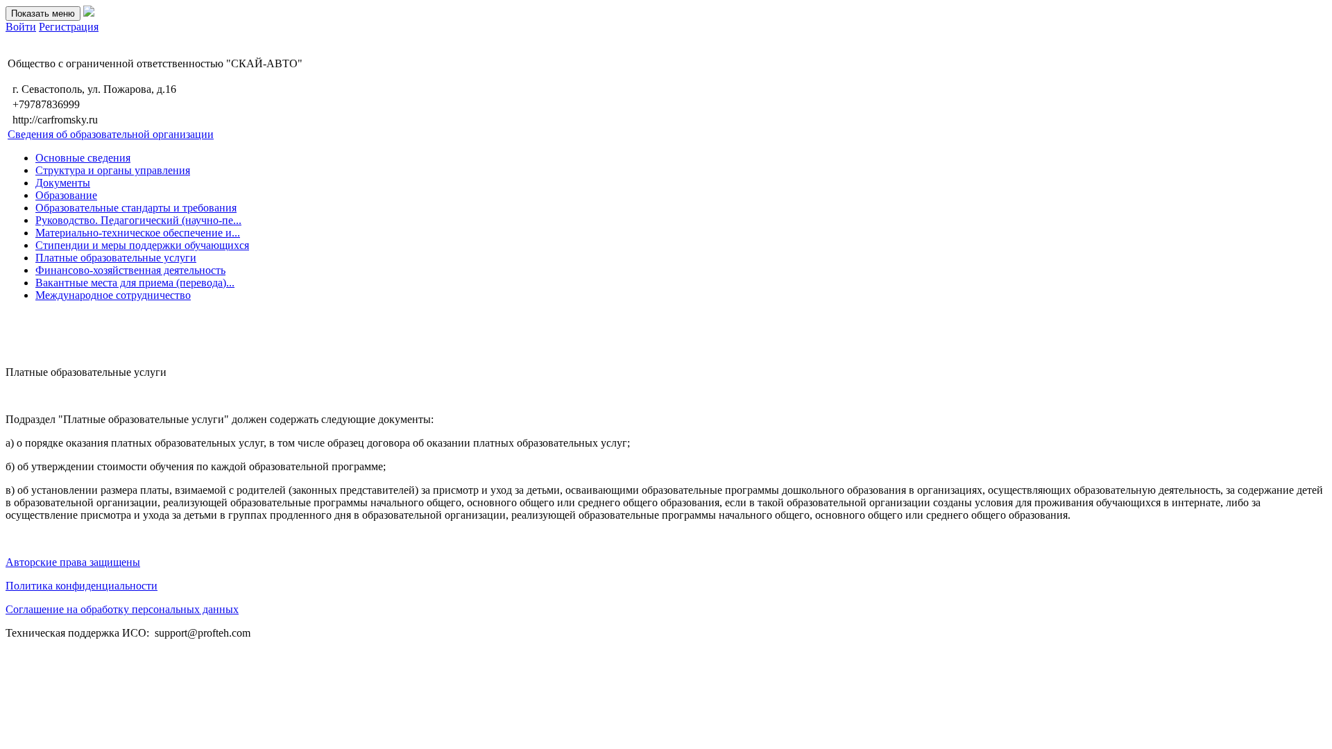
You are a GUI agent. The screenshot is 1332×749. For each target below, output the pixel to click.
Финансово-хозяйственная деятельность (130, 270)
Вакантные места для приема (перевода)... (134, 283)
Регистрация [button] (69, 27)
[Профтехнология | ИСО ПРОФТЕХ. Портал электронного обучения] (88, 13)
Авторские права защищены (73, 562)
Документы (62, 183)
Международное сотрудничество (113, 295)
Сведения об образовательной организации (111, 134)
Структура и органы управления (112, 170)
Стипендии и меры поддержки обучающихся (142, 245)
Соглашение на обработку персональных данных (122, 609)
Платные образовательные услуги (115, 258)
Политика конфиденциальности (81, 586)
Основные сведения (82, 158)
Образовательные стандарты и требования (136, 208)
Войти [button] (21, 27)
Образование (66, 195)
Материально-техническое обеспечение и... (137, 233)
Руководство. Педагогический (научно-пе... (138, 220)
